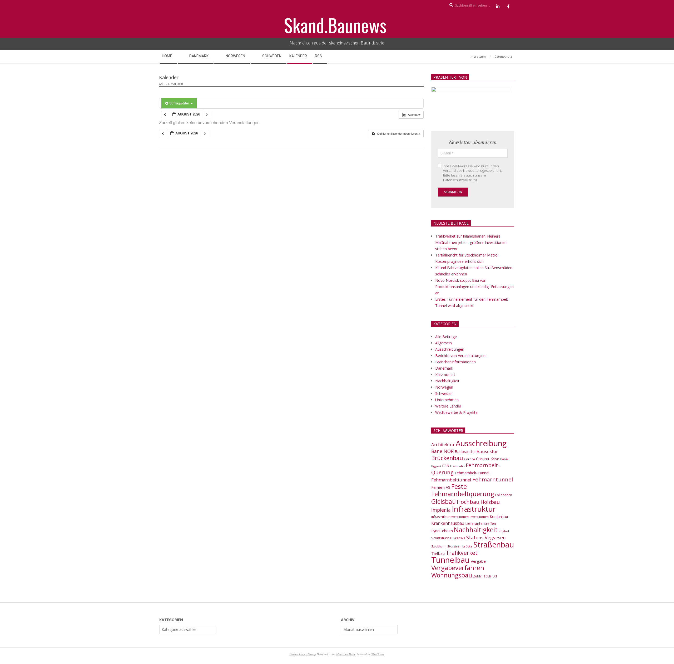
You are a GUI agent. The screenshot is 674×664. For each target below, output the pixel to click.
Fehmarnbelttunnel (451, 480)
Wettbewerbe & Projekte (456, 412)
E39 (445, 465)
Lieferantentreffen (480, 523)
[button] (395, 133)
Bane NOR (442, 451)
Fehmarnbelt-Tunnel (472, 472)
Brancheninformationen (455, 361)
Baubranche (465, 451)
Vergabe (478, 561)
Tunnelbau (450, 560)
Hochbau (468, 501)
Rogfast (504, 531)
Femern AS (440, 487)
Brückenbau (447, 458)
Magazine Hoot (345, 654)
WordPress (377, 654)
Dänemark (444, 368)
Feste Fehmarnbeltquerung (462, 490)
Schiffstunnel (441, 538)
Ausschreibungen (449, 349)
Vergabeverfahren (457, 567)
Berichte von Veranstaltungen (460, 355)
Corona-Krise (487, 458)
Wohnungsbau (451, 575)
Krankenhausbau (447, 523)
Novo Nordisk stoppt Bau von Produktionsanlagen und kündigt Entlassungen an (474, 286)
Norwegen (444, 387)
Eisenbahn (457, 466)
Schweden (444, 393)
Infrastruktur (474, 509)
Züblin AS (490, 576)
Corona (469, 459)
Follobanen (503, 495)
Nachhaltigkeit (447, 380)
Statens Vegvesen (486, 537)
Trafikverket (462, 552)
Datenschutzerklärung (302, 654)
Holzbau (490, 502)
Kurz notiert (445, 374)
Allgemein (443, 342)
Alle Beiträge (446, 336)
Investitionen (479, 517)
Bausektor (487, 451)
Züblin (478, 576)
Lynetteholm (442, 530)
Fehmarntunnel (492, 479)
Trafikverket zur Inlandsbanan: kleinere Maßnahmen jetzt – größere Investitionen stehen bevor (471, 242)
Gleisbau (443, 501)
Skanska (459, 538)
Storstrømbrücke (459, 546)
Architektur (443, 444)
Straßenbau (493, 545)
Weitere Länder (448, 406)
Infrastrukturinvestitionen (450, 517)
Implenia (441, 510)
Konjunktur (499, 516)
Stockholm (438, 546)
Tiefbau (438, 553)
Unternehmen (447, 399)
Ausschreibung (481, 443)
